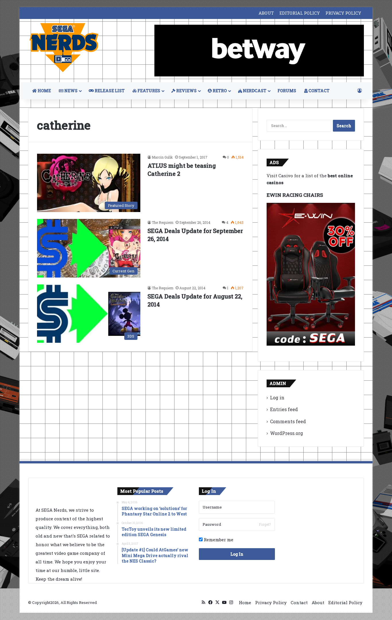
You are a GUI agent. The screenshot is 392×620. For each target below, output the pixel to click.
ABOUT (266, 13)
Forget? (265, 524)
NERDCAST (254, 90)
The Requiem (162, 222)
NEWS (70, 90)
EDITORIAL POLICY (300, 13)
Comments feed (288, 421)
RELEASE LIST (109, 90)
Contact (299, 602)
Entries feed (284, 409)
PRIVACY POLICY (343, 13)
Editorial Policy (345, 602)
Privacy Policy (271, 602)
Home (245, 602)
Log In (236, 554)
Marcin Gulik (162, 157)
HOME (44, 90)
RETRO (219, 90)
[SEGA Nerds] (64, 48)
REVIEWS (186, 90)
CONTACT (318, 90)
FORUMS (286, 90)
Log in (277, 397)
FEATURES (148, 90)
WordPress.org (286, 433)
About (318, 602)
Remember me (218, 539)
